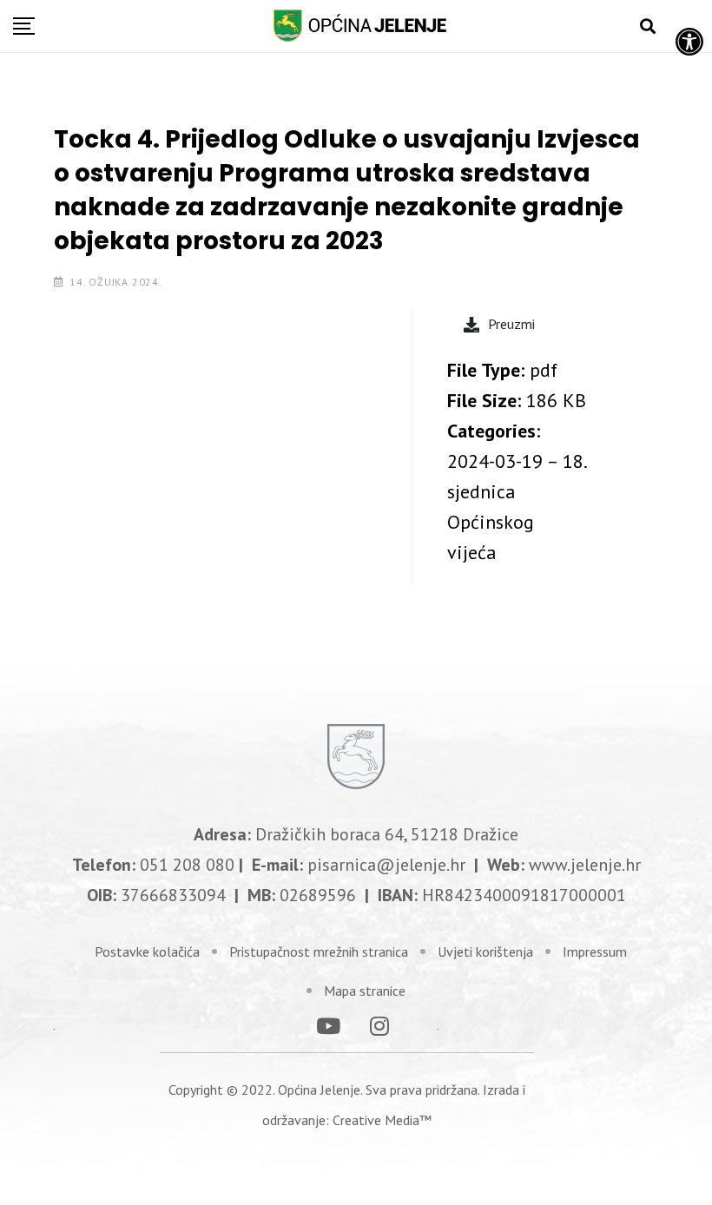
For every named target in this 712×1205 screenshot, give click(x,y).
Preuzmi (511, 324)
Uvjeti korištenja (485, 951)
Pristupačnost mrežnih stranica (318, 951)
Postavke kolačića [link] (147, 951)
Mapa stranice (364, 990)
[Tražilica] (648, 26)
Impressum (595, 951)
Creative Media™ (382, 1120)
